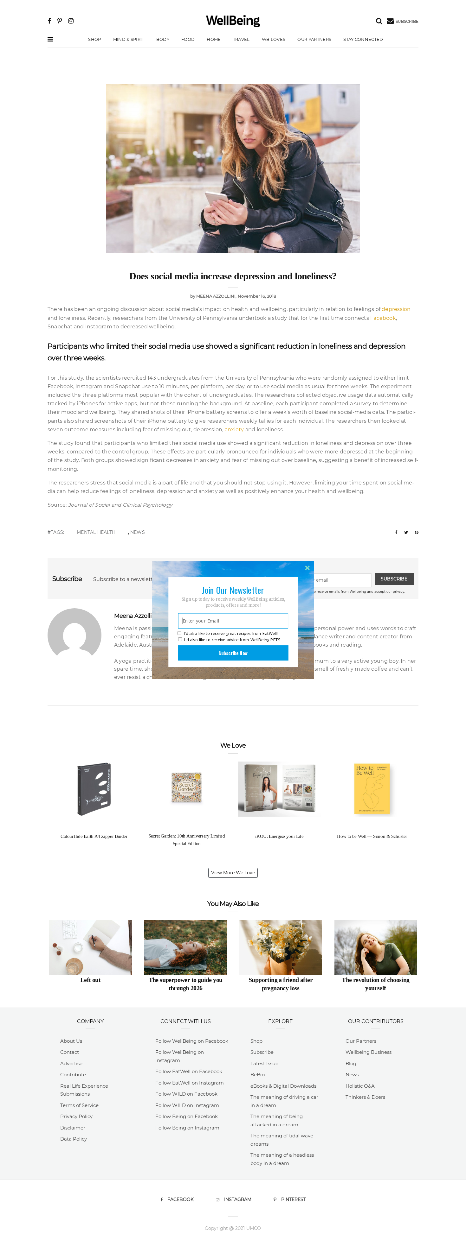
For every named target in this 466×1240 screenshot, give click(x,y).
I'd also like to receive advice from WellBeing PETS (232, 639)
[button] (233, 590)
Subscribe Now (233, 652)
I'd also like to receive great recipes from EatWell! (231, 633)
